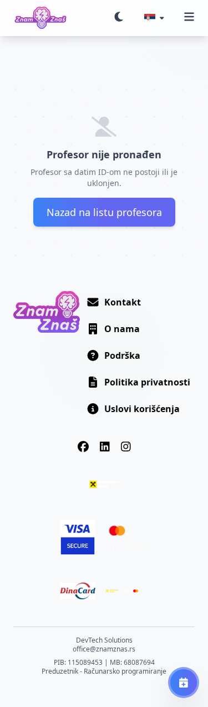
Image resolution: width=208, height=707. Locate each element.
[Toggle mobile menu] (189, 18)
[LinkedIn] (105, 446)
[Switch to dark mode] (119, 18)
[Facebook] (83, 446)
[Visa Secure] (77, 537)
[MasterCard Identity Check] (126, 537)
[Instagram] (126, 446)
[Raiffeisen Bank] (104, 484)
